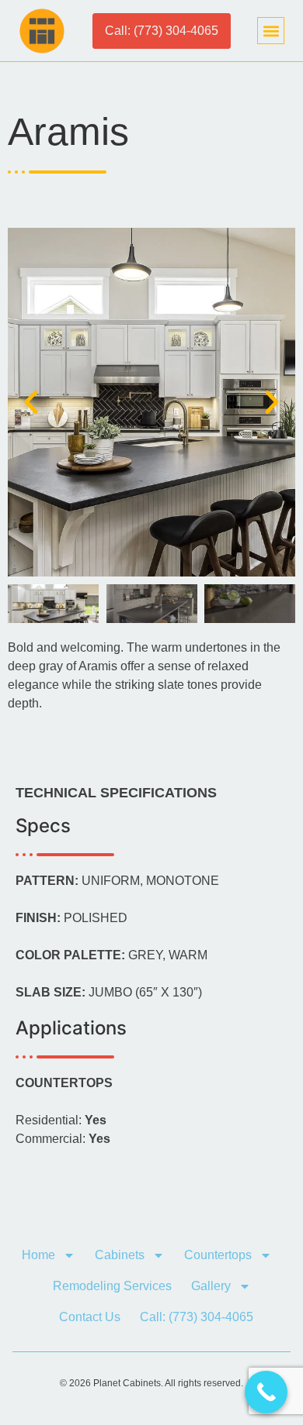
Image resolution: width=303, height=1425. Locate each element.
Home (38, 1255)
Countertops (218, 1255)
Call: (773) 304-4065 (196, 1316)
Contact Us (89, 1316)
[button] (270, 30)
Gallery (211, 1285)
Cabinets (120, 1255)
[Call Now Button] (266, 1392)
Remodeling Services (112, 1285)
